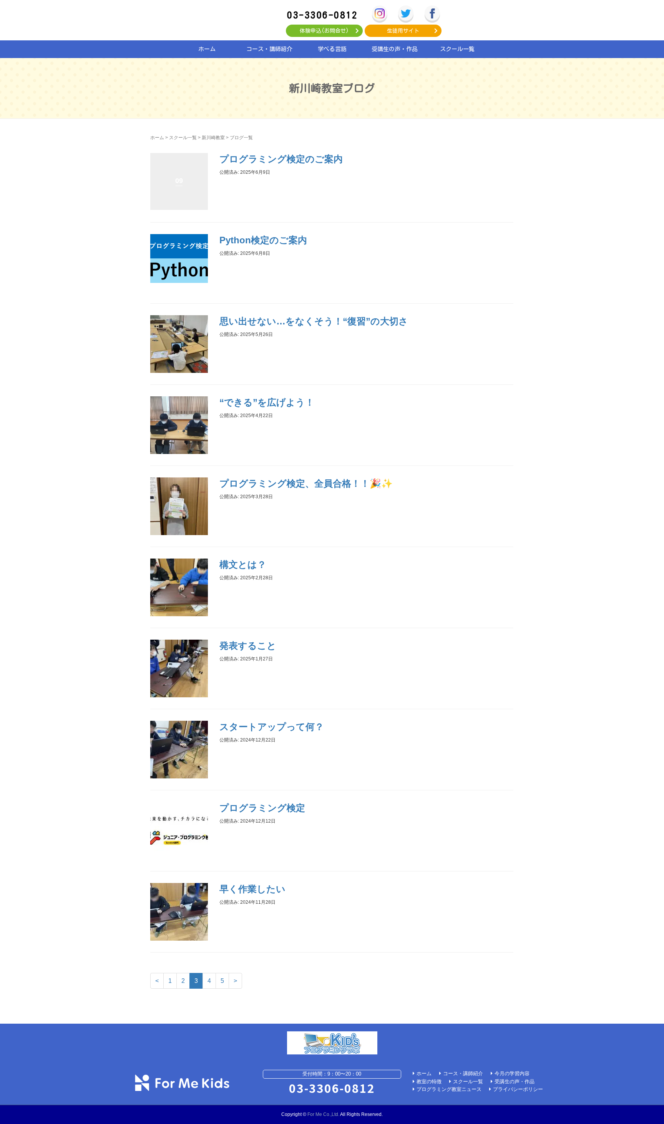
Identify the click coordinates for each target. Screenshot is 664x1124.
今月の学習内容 (512, 1073)
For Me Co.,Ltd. (323, 1114)
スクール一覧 (457, 49)
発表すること (247, 645)
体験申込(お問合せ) (324, 30)
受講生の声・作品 (395, 49)
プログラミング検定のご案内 (281, 159)
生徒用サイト (403, 30)
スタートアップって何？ (271, 727)
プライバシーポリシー (518, 1089)
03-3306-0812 (322, 15)
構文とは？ (242, 564)
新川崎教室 (213, 137)
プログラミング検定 (262, 808)
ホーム (207, 49)
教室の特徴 (429, 1081)
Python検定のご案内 (263, 240)
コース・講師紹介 (269, 49)
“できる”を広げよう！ (266, 402)
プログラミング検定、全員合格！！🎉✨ (306, 483)
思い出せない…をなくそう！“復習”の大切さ (313, 321)
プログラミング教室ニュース (449, 1089)
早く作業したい (252, 889)
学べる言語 (332, 49)
